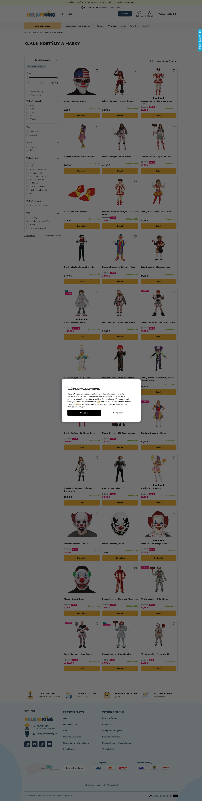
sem (98, 401)
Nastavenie (118, 413)
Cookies (77, 404)
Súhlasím (84, 413)
